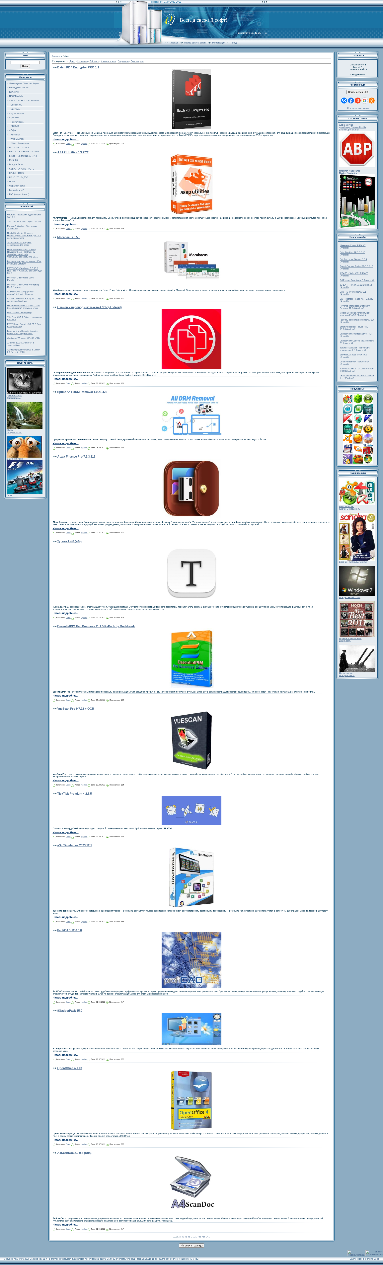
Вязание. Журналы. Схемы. (353, 562)
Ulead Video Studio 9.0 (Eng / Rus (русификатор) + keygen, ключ (23, 306)
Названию (82, 61)
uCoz (376, 1259)
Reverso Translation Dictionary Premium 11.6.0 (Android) (355, 307)
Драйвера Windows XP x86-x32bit (23, 338)
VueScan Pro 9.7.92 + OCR (75, 708)
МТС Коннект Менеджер (19, 312)
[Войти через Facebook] (351, 101)
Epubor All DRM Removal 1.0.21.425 (82, 392)
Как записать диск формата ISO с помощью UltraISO (24, 262)
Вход (234, 42)
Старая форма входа (358, 108)
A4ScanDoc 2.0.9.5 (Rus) (74, 1152)
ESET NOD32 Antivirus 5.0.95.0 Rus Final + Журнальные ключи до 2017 (24, 270)
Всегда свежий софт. (349, 597)
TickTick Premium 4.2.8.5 (74, 793)
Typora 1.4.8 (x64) (69, 541)
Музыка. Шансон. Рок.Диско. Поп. (350, 639)
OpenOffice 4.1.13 (69, 1068)
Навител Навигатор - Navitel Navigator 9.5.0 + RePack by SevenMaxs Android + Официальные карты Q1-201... (22, 253)
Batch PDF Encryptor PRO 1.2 (78, 67)
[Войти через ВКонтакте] (344, 101)
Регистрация (218, 42)
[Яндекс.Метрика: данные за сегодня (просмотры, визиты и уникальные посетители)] (356, 1253)
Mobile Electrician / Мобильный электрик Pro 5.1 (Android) (355, 314)
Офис (68, 144)
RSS (265, 33)
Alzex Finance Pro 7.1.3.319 (76, 456)
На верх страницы (191, 1245)
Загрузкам (123, 61)
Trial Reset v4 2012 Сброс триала (24, 221)
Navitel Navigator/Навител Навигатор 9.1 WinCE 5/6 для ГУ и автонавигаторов (24, 235)
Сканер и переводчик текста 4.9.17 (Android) (89, 307)
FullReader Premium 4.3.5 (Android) (357, 280)
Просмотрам (137, 61)
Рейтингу (94, 61)
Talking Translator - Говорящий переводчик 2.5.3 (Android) (355, 348)
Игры (9, 495)
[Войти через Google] (364, 100)
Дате (71, 61)
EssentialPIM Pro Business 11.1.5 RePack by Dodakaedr (96, 626)
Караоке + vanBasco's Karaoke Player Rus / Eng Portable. (22, 332)
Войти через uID (358, 92)
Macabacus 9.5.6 (68, 237)
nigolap (84, 144)
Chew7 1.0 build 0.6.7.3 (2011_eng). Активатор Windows (24, 299)
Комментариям (108, 61)
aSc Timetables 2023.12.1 (74, 845)
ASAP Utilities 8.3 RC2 (73, 152)
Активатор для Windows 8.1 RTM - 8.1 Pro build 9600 (24, 350)
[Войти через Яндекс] (358, 101)
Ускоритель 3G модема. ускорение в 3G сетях (19, 243)
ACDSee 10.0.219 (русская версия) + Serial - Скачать (20, 292)
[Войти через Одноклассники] (372, 101)
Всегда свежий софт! (195, 42)
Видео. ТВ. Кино (15, 459)
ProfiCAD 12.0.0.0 (69, 930)
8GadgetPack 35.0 (69, 1010)
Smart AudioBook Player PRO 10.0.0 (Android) (354, 328)
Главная (174, 42)
